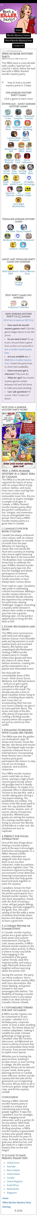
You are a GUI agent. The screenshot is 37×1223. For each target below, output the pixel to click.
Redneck (27, 127)
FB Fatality (29, 182)
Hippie (21, 149)
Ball (11, 151)
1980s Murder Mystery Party (16, 1202)
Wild (8, 127)
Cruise (8, 118)
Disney (26, 138)
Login (1, 5)
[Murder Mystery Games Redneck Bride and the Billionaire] (27, 123)
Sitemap (6, 1207)
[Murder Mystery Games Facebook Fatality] (29, 178)
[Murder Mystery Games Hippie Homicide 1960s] (21, 145)
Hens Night (18, 204)
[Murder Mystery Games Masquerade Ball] (11, 145)
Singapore (12, 1192)
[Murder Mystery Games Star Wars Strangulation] (30, 167)
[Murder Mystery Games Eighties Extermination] (29, 145)
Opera (14, 173)
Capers (17, 129)
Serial (5, 182)
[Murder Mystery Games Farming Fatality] (22, 167)
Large (28, 193)
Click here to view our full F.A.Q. (18, 320)
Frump (6, 173)
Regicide (9, 162)
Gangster (18, 118)
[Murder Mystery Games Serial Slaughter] (5, 178)
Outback (16, 182)
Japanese (10, 193)
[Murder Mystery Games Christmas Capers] (17, 123)
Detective (24, 307)
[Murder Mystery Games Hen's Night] (18, 200)
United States (13, 1174)
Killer (5, 184)
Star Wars (10, 231)
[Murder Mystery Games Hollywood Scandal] (29, 112)
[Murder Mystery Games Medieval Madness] (9, 156)
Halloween (27, 162)
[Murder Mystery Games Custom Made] (14, 134)
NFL (19, 193)
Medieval (9, 160)
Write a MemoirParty (27, 272)
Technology (29, 184)
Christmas (17, 127)
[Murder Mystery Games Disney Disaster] (26, 134)
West (8, 129)
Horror (27, 160)
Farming (22, 171)
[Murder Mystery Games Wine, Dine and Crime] (17, 156)
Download (14, 140)
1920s (18, 116)
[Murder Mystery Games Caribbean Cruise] (8, 112)
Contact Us (18, 45)
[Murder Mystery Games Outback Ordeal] (16, 178)
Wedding (27, 129)
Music (29, 151)
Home (18, 30)
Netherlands (13, 1189)
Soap (14, 171)
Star (30, 171)
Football (19, 195)
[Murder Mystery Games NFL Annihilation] (19, 189)
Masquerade (11, 149)
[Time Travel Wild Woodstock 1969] (10, 267)
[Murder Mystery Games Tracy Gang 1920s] (18, 112)
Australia (11, 1166)
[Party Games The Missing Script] (13, 303)
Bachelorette (18, 206)
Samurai (10, 195)
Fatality (22, 173)
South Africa (13, 1185)
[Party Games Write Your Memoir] (27, 267)
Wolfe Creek (16, 184)
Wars (30, 173)
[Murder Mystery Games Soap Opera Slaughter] (14, 167)
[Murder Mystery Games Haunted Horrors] (27, 156)
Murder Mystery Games (18, 35)
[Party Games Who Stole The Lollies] (24, 303)
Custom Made (14, 138)
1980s (29, 149)
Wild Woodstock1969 (10, 272)
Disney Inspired (23, 231)
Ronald (6, 171)
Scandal (29, 118)
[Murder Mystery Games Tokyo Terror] (10, 189)
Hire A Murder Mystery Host (18, 40)
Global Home (13, 1163)
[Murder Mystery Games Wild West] (8, 123)
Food (17, 162)
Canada (10, 1178)
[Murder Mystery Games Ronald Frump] (6, 167)
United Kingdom (15, 1181)
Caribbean (8, 116)
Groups (27, 195)
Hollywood (29, 116)
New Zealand (13, 1170)
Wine (17, 160)
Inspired (26, 140)
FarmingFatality (18, 283)
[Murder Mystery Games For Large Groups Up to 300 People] (27, 189)
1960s (21, 151)
